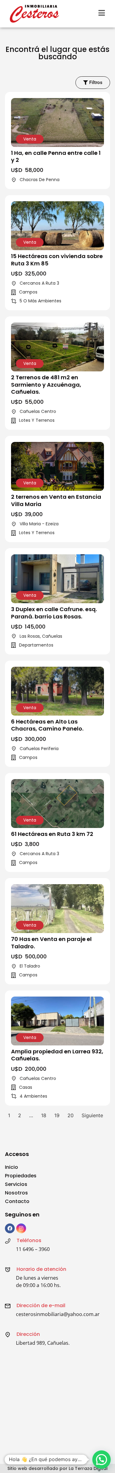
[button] (101, 1459)
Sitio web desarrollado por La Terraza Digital (57, 1468)
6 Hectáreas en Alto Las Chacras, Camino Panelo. (47, 725)
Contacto (17, 1201)
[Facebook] (10, 1228)
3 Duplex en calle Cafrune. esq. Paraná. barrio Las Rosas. (54, 612)
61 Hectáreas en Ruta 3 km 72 (52, 834)
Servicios (16, 1184)
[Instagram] (21, 1228)
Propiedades (20, 1175)
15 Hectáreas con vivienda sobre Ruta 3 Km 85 (57, 259)
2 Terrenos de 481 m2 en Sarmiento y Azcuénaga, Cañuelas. (46, 385)
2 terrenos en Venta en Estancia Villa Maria (56, 500)
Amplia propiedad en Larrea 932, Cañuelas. (57, 1055)
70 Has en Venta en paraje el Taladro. (51, 942)
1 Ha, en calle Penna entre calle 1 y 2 (56, 156)
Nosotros (16, 1192)
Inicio (11, 1167)
